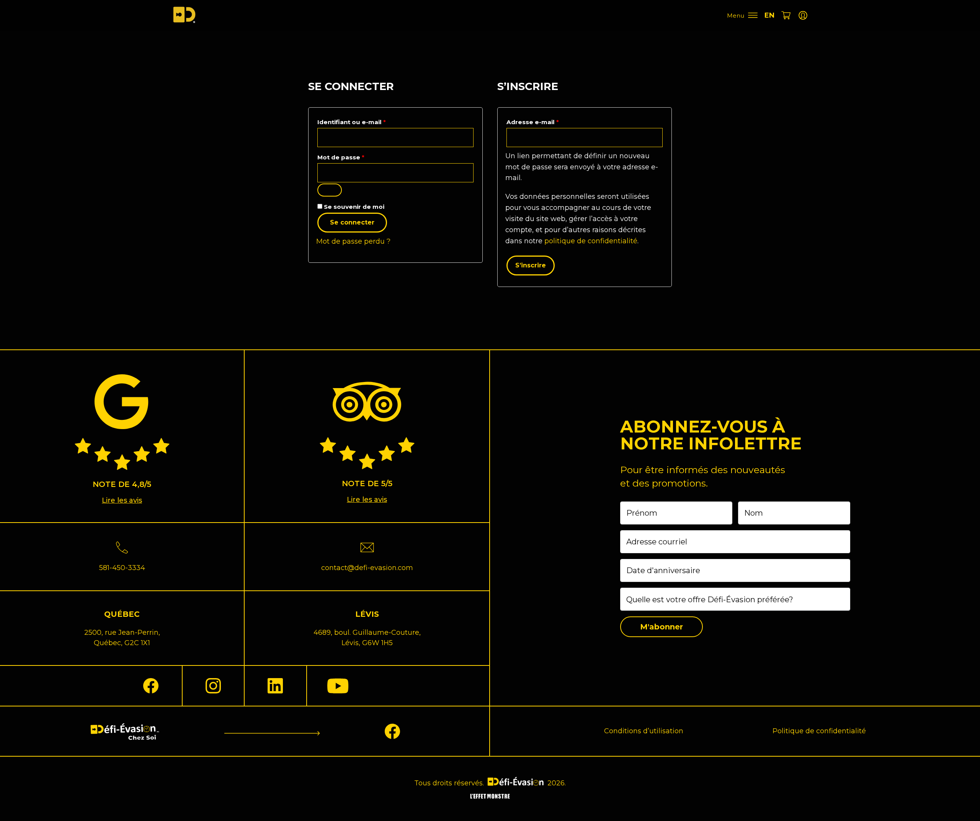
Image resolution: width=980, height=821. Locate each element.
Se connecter (352, 222)
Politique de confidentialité (819, 731)
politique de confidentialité (590, 241)
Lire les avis (122, 500)
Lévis (367, 614)
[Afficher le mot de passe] (329, 190)
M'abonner (661, 626)
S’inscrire (530, 265)
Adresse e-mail (550, 121)
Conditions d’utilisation (643, 731)
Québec (122, 614)
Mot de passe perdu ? (353, 241)
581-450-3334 (122, 568)
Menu (735, 15)
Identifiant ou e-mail (369, 121)
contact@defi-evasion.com (367, 568)
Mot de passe (358, 156)
